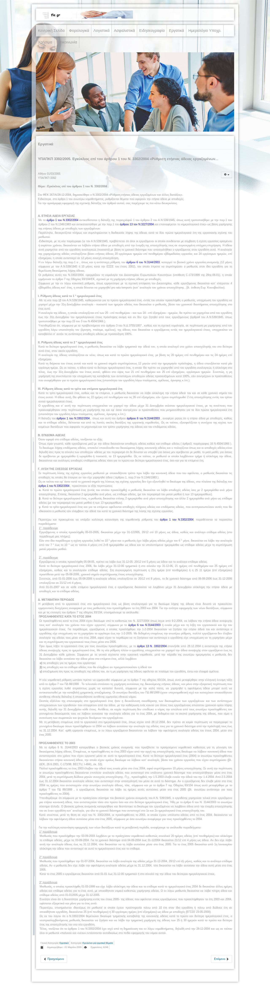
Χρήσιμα (45, 42)
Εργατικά (176, 30)
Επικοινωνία (67, 42)
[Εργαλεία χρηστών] (226, 175)
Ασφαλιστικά (124, 30)
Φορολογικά (79, 30)
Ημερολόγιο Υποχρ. (204, 30)
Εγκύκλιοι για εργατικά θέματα (97, 943)
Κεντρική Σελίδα (51, 30)
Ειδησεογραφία (152, 30)
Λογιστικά (101, 30)
